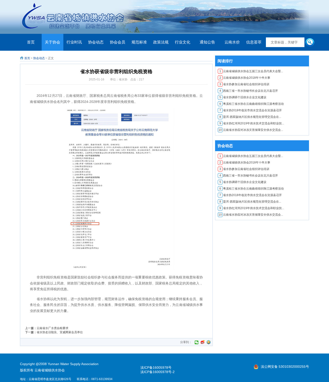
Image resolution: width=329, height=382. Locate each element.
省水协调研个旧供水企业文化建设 (243, 97)
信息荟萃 (254, 42)
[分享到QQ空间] (209, 342)
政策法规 (161, 42)
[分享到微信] (196, 342)
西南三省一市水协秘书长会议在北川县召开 (248, 90)
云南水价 (232, 42)
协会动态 (96, 42)
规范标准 (139, 42)
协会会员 (117, 42)
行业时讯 (74, 42)
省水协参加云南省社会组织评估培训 (244, 84)
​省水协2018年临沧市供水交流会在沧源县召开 (250, 110)
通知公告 (207, 42)
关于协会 (52, 42)
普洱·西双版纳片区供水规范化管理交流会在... (250, 117)
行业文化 (182, 42)
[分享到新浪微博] (202, 342)
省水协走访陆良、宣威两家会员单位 (60, 332)
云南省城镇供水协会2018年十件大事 (244, 77)
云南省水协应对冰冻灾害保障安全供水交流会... (250, 130)
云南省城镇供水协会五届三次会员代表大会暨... (251, 71)
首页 (31, 42)
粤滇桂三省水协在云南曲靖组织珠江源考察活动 (251, 104)
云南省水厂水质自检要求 (52, 328)
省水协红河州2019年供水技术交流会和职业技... (251, 123)
